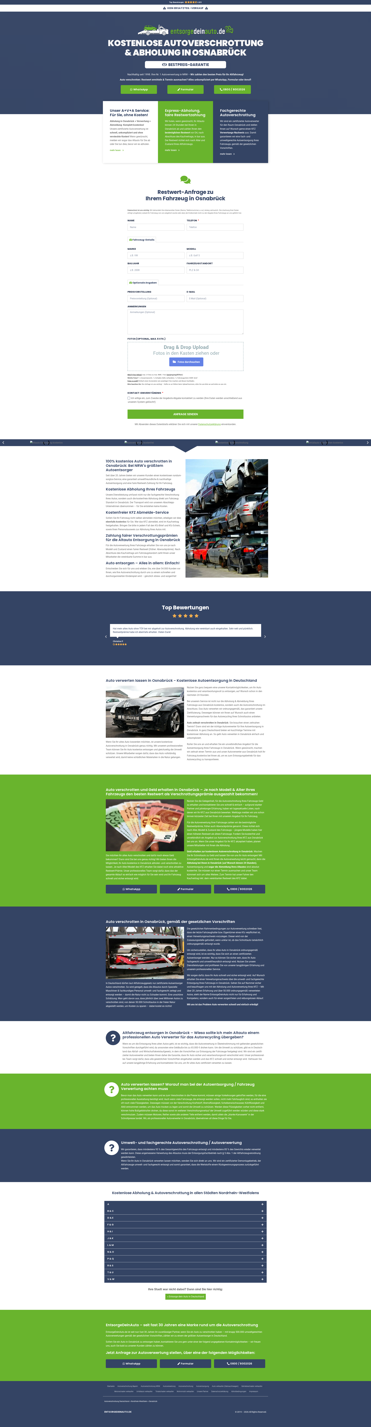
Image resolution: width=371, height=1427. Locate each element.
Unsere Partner (202, 1391)
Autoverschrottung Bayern (128, 1386)
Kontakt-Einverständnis (145, 393)
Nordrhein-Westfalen (139, 1401)
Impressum (253, 1391)
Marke (132, 249)
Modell (191, 249)
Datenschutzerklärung (219, 1391)
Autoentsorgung (202, 1386)
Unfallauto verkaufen (144, 1391)
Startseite (110, 1386)
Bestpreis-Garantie (188, 64)
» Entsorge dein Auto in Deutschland (185, 1296)
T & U (110, 1272)
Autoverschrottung (186, 1386)
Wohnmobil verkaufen (185, 1391)
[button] (3, 442)
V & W (110, 1279)
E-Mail (191, 292)
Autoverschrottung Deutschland (116, 1401)
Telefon (192, 220)
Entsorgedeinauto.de (117, 1412)
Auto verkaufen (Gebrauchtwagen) (225, 1386)
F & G (110, 1224)
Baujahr (133, 263)
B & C (110, 1211)
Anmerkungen (137, 306)
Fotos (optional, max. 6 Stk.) (147, 339)
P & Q (110, 1258)
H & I (110, 1231)
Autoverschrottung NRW (150, 1386)
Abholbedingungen (238, 1391)
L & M (110, 1245)
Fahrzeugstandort (200, 263)
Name (131, 220)
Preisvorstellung (139, 292)
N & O (110, 1252)
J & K (110, 1238)
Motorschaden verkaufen (123, 1391)
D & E (110, 1217)
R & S (110, 1265)
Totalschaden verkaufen (165, 1391)
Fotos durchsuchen (189, 361)
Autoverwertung (169, 1386)
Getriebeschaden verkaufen (251, 1386)
